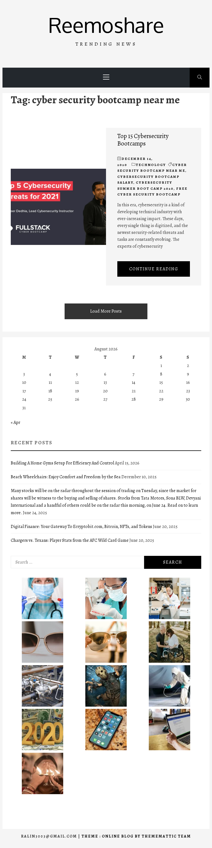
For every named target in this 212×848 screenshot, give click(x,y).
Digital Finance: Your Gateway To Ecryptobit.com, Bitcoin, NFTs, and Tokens (81, 527)
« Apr (15, 422)
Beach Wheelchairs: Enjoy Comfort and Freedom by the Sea (66, 477)
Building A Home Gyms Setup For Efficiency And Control (62, 463)
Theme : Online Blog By (111, 836)
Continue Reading (153, 269)
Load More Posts (106, 311)
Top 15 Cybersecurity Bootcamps (143, 140)
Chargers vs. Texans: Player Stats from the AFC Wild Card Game (70, 540)
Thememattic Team (166, 836)
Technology (151, 164)
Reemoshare (106, 25)
